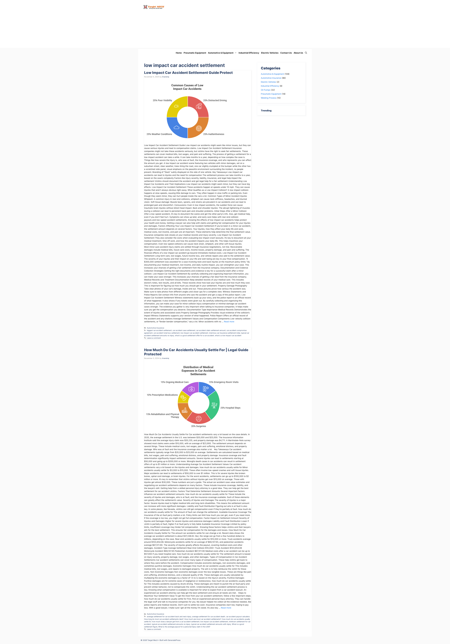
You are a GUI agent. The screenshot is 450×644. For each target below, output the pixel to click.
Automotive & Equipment (220, 53)
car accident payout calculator (238, 617)
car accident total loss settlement (167, 333)
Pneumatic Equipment (195, 53)
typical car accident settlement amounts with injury (211, 624)
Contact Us (286, 53)
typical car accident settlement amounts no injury (171, 624)
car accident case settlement (184, 330)
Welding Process (268, 98)
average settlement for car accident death (208, 617)
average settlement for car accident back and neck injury (169, 617)
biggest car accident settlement (159, 330)
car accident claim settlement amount (211, 330)
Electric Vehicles (269, 53)
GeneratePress (174, 640)
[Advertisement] (225, 31)
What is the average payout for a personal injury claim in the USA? (184, 627)
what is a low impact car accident (228, 335)
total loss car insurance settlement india (224, 333)
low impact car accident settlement (194, 333)
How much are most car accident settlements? (202, 619)
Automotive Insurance (155, 328)
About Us (298, 53)
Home (179, 53)
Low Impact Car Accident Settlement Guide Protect (188, 72)
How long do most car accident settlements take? (163, 619)
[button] (306, 53)
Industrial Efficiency (249, 53)
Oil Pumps (265, 90)
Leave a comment (154, 338)
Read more (229, 321)
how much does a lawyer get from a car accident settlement (175, 622)
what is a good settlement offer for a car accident (194, 335)
